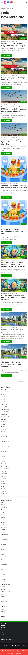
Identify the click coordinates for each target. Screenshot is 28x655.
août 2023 (3, 471)
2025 (8, 8)
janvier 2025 (4, 436)
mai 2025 (3, 426)
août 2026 (3, 389)
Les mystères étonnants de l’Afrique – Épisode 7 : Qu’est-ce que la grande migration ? (13, 109)
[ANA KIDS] (10, 2)
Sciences (3, 589)
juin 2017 (3, 481)
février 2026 (4, 404)
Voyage (3, 609)
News (2, 576)
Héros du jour (4, 547)
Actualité (3, 504)
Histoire (3, 549)
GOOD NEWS (4, 539)
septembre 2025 (5, 416)
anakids (4, 41)
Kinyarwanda (4, 564)
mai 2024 (3, 456)
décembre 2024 (5, 439)
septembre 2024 (5, 446)
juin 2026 (3, 394)
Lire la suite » (6, 55)
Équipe (2, 632)
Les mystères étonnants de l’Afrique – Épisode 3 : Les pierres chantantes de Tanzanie (14, 264)
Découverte (4, 527)
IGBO (2, 559)
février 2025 (4, 434)
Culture (3, 522)
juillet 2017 (3, 478)
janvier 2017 (4, 493)
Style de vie (4, 594)
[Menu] (2, 3)
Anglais (3, 509)
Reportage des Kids (5, 584)
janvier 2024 (4, 466)
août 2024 (3, 449)
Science (3, 586)
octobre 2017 (4, 473)
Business (3, 517)
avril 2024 (3, 458)
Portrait (3, 581)
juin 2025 (3, 424)
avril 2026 (3, 399)
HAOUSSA (3, 544)
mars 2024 (3, 461)
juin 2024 (3, 454)
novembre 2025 (5, 411)
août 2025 (3, 419)
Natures (3, 574)
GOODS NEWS (4, 542)
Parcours (3, 579)
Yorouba (3, 616)
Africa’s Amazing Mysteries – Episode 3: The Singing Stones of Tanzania (13, 297)
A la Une (3, 502)
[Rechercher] (26, 3)
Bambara (3, 514)
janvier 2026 (4, 406)
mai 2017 (3, 483)
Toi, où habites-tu (5, 601)
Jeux (2, 561)
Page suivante (21, 381)
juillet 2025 (3, 421)
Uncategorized (4, 604)
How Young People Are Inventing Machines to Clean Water (12, 231)
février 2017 (4, 491)
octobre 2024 (4, 444)
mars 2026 (3, 401)
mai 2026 (3, 396)
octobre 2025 (4, 414)
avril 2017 (3, 486)
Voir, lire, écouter (5, 606)
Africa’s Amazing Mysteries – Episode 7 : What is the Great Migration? (12, 142)
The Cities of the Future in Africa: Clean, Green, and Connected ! (11, 364)
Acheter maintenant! (6, 639)
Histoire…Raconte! (5, 552)
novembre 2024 (5, 441)
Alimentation (4, 507)
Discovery (3, 529)
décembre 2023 (5, 468)
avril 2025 (3, 429)
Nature (2, 571)
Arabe (2, 512)
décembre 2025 (5, 409)
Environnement (4, 534)
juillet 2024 (3, 451)
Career (2, 519)
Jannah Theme (4, 650)
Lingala (2, 566)
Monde (2, 569)
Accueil (4, 8)
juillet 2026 (3, 391)
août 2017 (3, 476)
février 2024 (4, 463)
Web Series (3, 614)
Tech (2, 599)
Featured (3, 537)
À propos (3, 630)
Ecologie (3, 532)
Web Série (3, 611)
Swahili (2, 596)
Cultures (3, 524)
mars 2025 (3, 431)
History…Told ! (4, 556)
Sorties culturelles (5, 591)
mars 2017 (3, 488)
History (3, 554)
